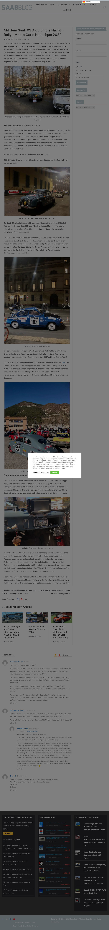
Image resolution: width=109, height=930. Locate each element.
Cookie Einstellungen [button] (41, 472)
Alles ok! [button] (54, 472)
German (88, 1)
